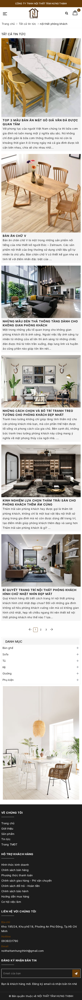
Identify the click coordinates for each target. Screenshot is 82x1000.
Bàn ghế (7, 647)
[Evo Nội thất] (41, 743)
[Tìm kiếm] (66, 14)
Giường (7, 673)
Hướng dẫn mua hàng (15, 896)
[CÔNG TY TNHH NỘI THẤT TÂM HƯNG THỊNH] (34, 13)
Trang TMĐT (9, 844)
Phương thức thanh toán (17, 875)
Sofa (5, 654)
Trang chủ (7, 823)
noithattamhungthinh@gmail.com (22, 950)
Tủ (4, 660)
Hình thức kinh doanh (15, 864)
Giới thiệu (7, 828)
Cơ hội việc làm (11, 901)
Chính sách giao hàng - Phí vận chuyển (26, 880)
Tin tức (5, 839)
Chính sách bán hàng (15, 870)
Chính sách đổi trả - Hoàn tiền (20, 885)
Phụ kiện (8, 679)
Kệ (4, 667)
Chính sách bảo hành (14, 891)
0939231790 (9, 940)
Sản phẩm (7, 833)
